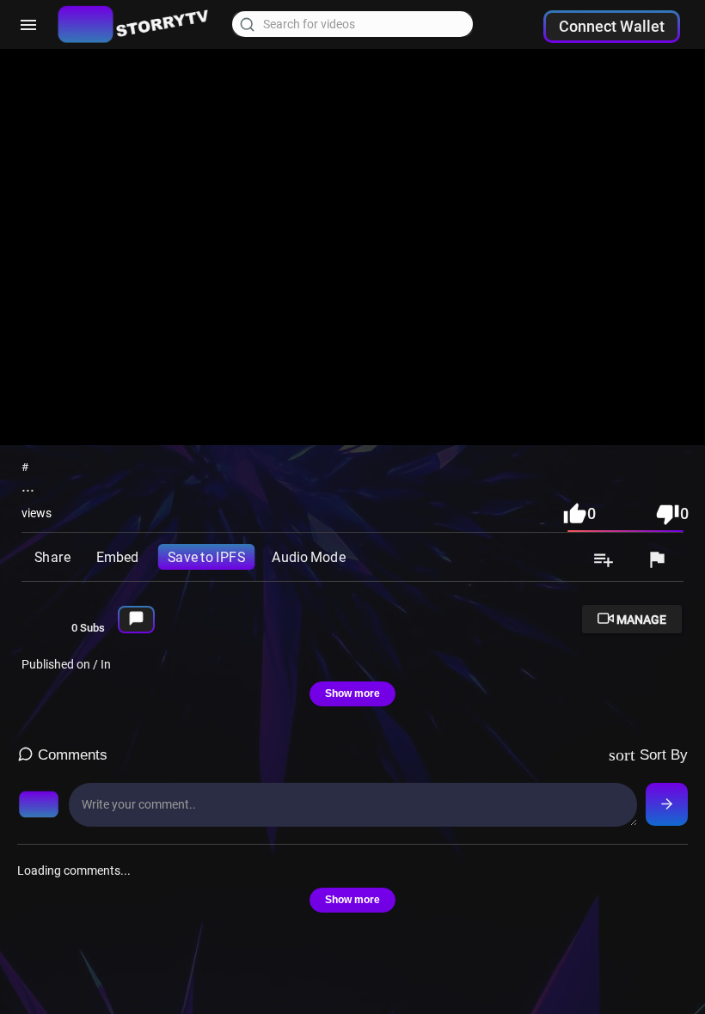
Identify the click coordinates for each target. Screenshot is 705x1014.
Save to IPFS (206, 556)
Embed (117, 556)
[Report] (657, 561)
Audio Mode (308, 556)
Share (52, 556)
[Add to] (603, 561)
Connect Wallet (612, 26)
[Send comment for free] (667, 804)
